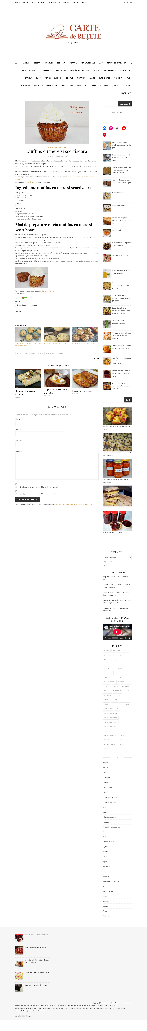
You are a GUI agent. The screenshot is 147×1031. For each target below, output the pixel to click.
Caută (128, 400)
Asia (101, 63)
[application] (117, 632)
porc (115, 704)
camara (117, 659)
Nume (18, 419)
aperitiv (116, 650)
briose (19, 353)
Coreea (93, 85)
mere (33, 353)
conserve (119, 673)
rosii (122, 735)
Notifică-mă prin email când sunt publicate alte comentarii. (36, 487)
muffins (40, 353)
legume (118, 695)
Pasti (48, 3)
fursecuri (117, 691)
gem (127, 691)
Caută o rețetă (124, 104)
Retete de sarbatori (117, 63)
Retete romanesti (30, 70)
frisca (106, 691)
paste (125, 700)
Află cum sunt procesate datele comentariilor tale (73, 504)
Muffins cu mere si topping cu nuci (84, 343)
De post (96, 70)
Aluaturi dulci (64, 3)
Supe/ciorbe (60, 70)
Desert (18, 3)
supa (121, 744)
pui (117, 708)
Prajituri (33, 3)
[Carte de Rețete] (73, 30)
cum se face (109, 682)
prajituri (108, 708)
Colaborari (126, 93)
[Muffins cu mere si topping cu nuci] (85, 334)
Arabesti (104, 85)
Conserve (61, 63)
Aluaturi (84, 3)
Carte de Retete (48, 291)
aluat (106, 650)
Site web (18, 440)
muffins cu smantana (75, 177)
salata (107, 740)
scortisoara (60, 353)
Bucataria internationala (117, 70)
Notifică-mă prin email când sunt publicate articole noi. (35, 494)
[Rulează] (105, 638)
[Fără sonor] (125, 638)
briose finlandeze (31, 182)
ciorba (119, 668)
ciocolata (108, 668)
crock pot (119, 677)
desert (26, 353)
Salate (92, 78)
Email (18, 430)
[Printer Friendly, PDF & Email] (21, 298)
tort (106, 749)
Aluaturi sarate (78, 85)
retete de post (110, 722)
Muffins (54, 3)
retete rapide (50, 353)
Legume (69, 78)
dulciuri (125, 686)
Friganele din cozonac (82, 391)
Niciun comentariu (61, 156)
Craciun (25, 3)
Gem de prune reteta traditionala (113, 532)
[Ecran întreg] (129, 638)
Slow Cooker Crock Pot (45, 85)
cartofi (118, 664)
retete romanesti (111, 731)
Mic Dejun (118, 78)
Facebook (117, 112)
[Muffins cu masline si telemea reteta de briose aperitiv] (28, 334)
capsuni (107, 664)
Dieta (63, 85)
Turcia (127, 85)
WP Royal (28, 1016)
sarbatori (118, 740)
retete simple (110, 735)
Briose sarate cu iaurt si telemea (55, 343)
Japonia (116, 85)
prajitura (125, 704)
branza (118, 655)
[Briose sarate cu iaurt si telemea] (57, 334)
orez (117, 700)
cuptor (121, 682)
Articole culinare (53, 78)
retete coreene (110, 717)
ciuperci (107, 673)
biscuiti (107, 655)
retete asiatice (110, 713)
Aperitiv (47, 70)
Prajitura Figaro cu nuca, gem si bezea (115, 508)
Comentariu (19, 451)
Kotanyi (107, 695)
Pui (128, 78)
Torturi (41, 3)
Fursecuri (75, 3)
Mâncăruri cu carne (79, 70)
